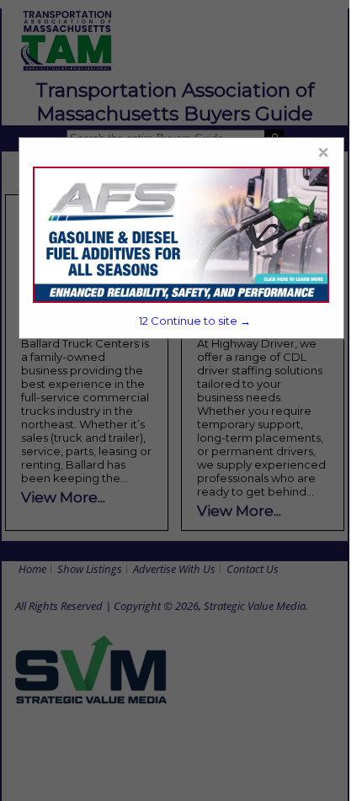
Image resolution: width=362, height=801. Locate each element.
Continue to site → (194, 320)
